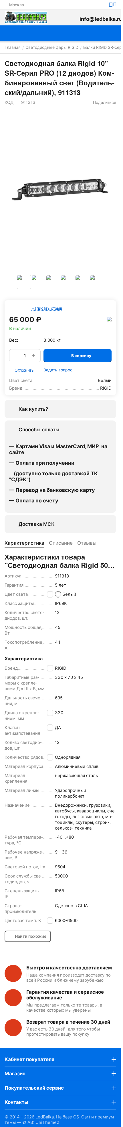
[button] (101, 102)
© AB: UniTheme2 (40, 1122)
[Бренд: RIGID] (109, 318)
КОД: (10, 102)
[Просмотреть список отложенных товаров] (72, 17)
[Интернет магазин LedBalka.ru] (26, 17)
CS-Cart (81, 1117)
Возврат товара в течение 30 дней (68, 1022)
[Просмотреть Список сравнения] (59, 17)
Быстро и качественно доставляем (69, 968)
